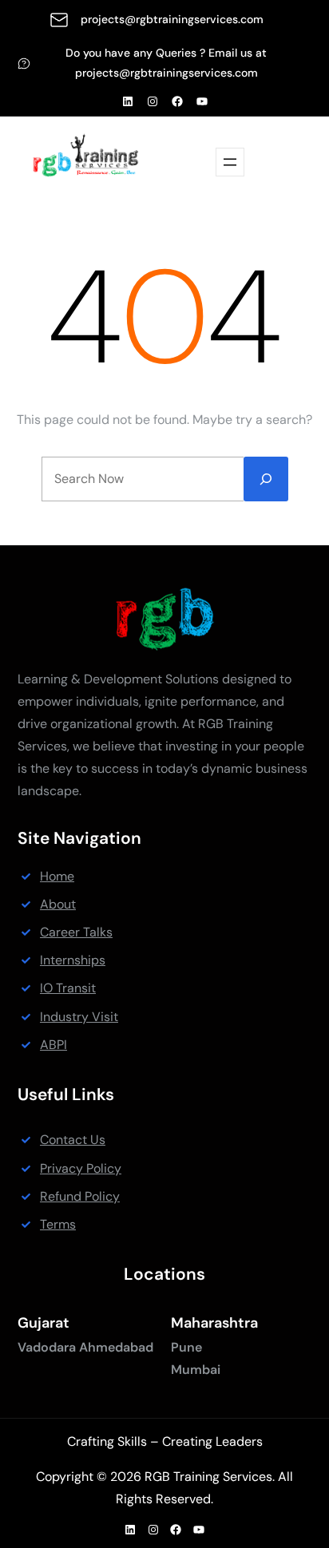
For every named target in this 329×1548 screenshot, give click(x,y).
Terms (58, 1224)
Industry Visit (79, 1016)
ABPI (53, 1044)
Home (57, 876)
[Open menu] (230, 162)
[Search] (266, 479)
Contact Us (72, 1139)
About (58, 904)
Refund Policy (80, 1196)
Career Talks (76, 932)
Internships (72, 960)
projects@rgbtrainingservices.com (172, 19)
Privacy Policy (80, 1168)
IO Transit (68, 988)
